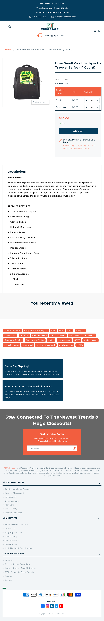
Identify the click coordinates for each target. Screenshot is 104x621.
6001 (53, 330)
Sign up (74, 448)
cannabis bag (10, 335)
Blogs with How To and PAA (17, 564)
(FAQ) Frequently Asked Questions (20, 572)
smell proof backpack (46, 345)
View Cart (9, 505)
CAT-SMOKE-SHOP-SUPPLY (82, 335)
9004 (69, 330)
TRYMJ (80, 345)
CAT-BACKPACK (39, 335)
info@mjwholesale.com (65, 17)
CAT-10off (24, 335)
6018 (61, 330)
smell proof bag (66, 345)
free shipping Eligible (35, 340)
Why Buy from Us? (13, 532)
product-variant (90, 340)
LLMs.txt (9, 560)
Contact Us (10, 528)
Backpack (80, 330)
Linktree (8, 576)
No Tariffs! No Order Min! (52, 4)
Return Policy (11, 536)
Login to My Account (14, 493)
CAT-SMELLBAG (58, 335)
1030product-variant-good (35, 330)
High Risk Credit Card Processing (19, 548)
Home (8, 49)
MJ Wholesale (10, 468)
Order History (11, 509)
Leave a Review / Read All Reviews (20, 568)
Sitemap (9, 580)
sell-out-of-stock (11, 345)
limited (51, 340)
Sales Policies (11, 544)
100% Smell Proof (12, 330)
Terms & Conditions (13, 513)
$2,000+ (61, 36)
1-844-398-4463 (39, 17)
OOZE (65, 83)
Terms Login (10, 497)
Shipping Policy (12, 540)
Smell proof (28, 345)
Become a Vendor (13, 501)
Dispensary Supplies (13, 340)
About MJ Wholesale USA (16, 525)
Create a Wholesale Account (17, 489)
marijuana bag (64, 340)
